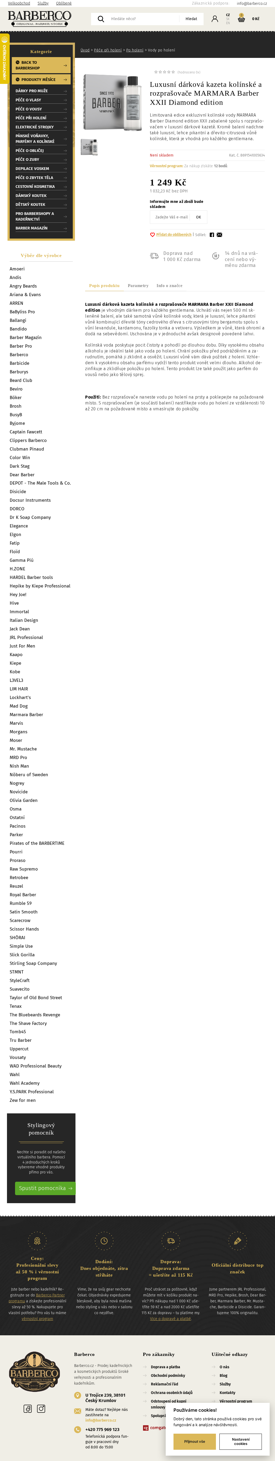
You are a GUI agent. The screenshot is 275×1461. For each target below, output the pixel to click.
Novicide (19, 792)
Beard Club (21, 380)
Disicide (18, 492)
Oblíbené (64, 3)
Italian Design (24, 620)
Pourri (16, 852)
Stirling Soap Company (33, 963)
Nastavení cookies (240, 1441)
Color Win (20, 457)
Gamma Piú (22, 560)
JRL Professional (26, 637)
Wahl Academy (24, 1083)
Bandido (18, 329)
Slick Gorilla (22, 955)
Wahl (15, 1074)
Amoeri (17, 269)
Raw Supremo (24, 869)
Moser (16, 740)
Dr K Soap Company (30, 517)
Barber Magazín (26, 337)
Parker (16, 835)
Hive (14, 603)
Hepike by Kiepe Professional (40, 586)
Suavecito (20, 989)
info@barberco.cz (100, 1420)
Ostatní (17, 817)
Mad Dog (19, 706)
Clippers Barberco (28, 440)
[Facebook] (28, 1409)
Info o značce (169, 285)
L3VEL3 (16, 680)
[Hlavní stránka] (49, 19)
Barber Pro (21, 346)
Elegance (19, 526)
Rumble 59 (21, 903)
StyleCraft (20, 980)
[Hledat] (101, 19)
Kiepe (15, 663)
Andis (15, 277)
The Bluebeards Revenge (35, 1015)
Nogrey (17, 783)
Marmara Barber (26, 715)
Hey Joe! (18, 594)
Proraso (18, 860)
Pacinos (18, 826)
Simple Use (21, 946)
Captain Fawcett (26, 432)
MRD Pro (18, 757)
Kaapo (16, 654)
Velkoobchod (19, 3)
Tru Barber (21, 1040)
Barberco (19, 355)
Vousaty (18, 1057)
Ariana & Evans (25, 295)
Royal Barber (23, 895)
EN (228, 23)
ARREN (16, 303)
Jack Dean (20, 629)
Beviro (16, 389)
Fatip (15, 543)
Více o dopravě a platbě (170, 1319)
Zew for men (23, 1100)
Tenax (15, 1006)
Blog (223, 1375)
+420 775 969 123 (102, 1429)
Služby (43, 3)
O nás (224, 1367)
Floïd (15, 552)
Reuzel (16, 886)
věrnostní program (37, 1319)
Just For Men (22, 646)
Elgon (15, 534)
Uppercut (19, 1049)
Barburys (19, 372)
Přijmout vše (194, 1441)
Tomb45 (18, 1032)
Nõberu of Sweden (29, 775)
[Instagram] (41, 1409)
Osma (15, 809)
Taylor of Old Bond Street (36, 998)
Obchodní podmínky (168, 1375)
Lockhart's (20, 697)
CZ (228, 15)
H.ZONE (17, 569)
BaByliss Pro (22, 312)
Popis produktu (104, 285)
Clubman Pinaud (27, 449)
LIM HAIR (19, 689)
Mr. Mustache (23, 749)
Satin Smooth (24, 912)
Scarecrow (20, 920)
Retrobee (19, 877)
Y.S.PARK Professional (32, 1092)
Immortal (19, 612)
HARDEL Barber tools (31, 577)
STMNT (17, 972)
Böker (16, 397)
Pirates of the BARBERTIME (37, 843)
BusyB (16, 415)
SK (228, 19)
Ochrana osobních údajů (172, 1393)
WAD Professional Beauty (35, 1066)
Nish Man (19, 766)
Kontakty (227, 1393)
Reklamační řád (164, 1384)
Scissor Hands (24, 929)
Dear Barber (22, 475)
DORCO (17, 509)
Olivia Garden (24, 800)
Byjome (17, 423)
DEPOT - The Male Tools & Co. (40, 483)
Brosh (15, 406)
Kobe (15, 672)
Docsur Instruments (30, 500)
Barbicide (19, 363)
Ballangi (18, 320)
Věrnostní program (236, 1401)
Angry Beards (23, 286)
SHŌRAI (17, 937)
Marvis (16, 723)
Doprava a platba (165, 1367)
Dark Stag (20, 466)
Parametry (138, 285)
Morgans (18, 732)
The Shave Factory (28, 1023)
